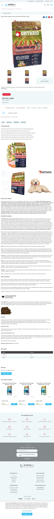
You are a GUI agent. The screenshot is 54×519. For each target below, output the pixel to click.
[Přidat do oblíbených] (16, 397)
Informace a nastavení (27, 510)
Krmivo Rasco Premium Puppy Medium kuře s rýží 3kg (44, 384)
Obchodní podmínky (40, 475)
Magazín (14, 481)
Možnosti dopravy (40, 477)
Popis (3, 122)
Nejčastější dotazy (14, 492)
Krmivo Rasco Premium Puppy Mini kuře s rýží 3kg (27, 384)
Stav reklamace (13, 490)
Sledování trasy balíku (13, 487)
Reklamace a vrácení (40, 481)
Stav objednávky (13, 489)
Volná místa (13, 478)
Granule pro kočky (6, 13)
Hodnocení (16, 122)
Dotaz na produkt (12, 113)
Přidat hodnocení (6, 373)
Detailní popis (4, 88)
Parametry (9, 122)
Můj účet (47, 1)
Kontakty (14, 480)
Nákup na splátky (40, 480)
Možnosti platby (40, 478)
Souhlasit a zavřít (27, 514)
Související (23, 122)
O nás (14, 475)
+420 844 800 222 (40, 487)
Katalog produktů (13, 477)
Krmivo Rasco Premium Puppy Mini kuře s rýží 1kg (9, 384)
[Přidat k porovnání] (15, 397)
